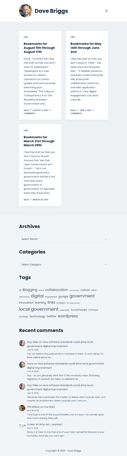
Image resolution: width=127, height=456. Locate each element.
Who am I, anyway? (51, 424)
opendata (65, 310)
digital (37, 296)
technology (37, 316)
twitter (51, 316)
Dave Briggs (51, 11)
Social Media (79, 310)
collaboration (56, 289)
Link (26, 37)
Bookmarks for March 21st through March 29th (39, 141)
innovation (26, 303)
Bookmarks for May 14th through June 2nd (86, 48)
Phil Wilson (33, 407)
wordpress (68, 316)
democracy (24, 297)
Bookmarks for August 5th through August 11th (39, 48)
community (74, 290)
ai (20, 290)
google (63, 296)
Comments (29, 113)
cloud (41, 290)
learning (40, 303)
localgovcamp (73, 303)
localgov (61, 302)
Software (93, 310)
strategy (23, 316)
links (51, 302)
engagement (51, 297)
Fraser (31, 424)
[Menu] (106, 10)
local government (39, 309)
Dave (30, 363)
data (93, 290)
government (82, 296)
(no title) (49, 407)
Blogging (29, 290)
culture (85, 290)
